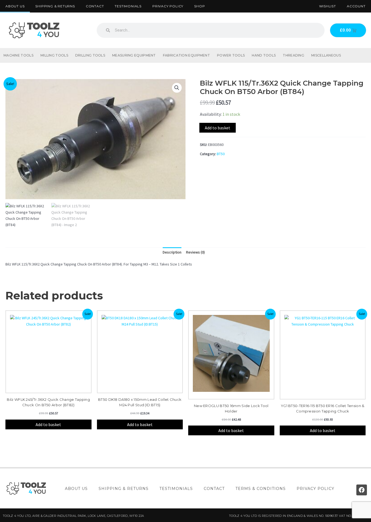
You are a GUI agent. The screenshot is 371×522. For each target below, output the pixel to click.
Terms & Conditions (260, 488)
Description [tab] (172, 252)
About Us (14, 6)
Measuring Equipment (134, 55)
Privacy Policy (167, 6)
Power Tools (231, 55)
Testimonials (128, 6)
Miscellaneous (326, 55)
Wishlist (327, 6)
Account (356, 6)
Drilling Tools (90, 55)
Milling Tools (54, 55)
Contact (95, 6)
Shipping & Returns (55, 6)
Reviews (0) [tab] (195, 252)
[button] (177, 88)
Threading (293, 55)
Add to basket (217, 127)
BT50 (221, 153)
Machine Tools (18, 55)
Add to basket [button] (48, 424)
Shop (199, 6)
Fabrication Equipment (186, 55)
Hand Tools (264, 55)
